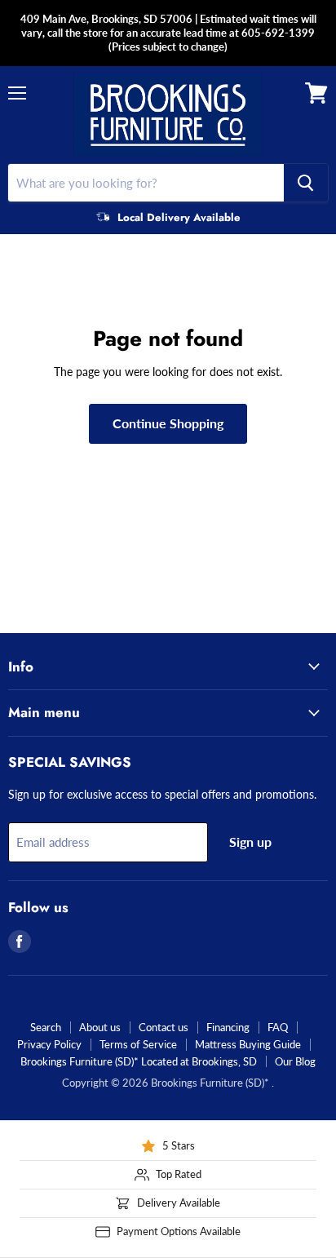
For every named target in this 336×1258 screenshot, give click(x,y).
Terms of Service (138, 1044)
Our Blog (295, 1061)
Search (45, 1027)
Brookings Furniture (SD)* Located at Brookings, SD (138, 1061)
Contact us (163, 1027)
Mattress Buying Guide (248, 1044)
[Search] (306, 183)
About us (100, 1027)
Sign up (250, 841)
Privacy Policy (49, 1044)
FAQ (277, 1027)
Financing (228, 1027)
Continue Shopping (168, 423)
